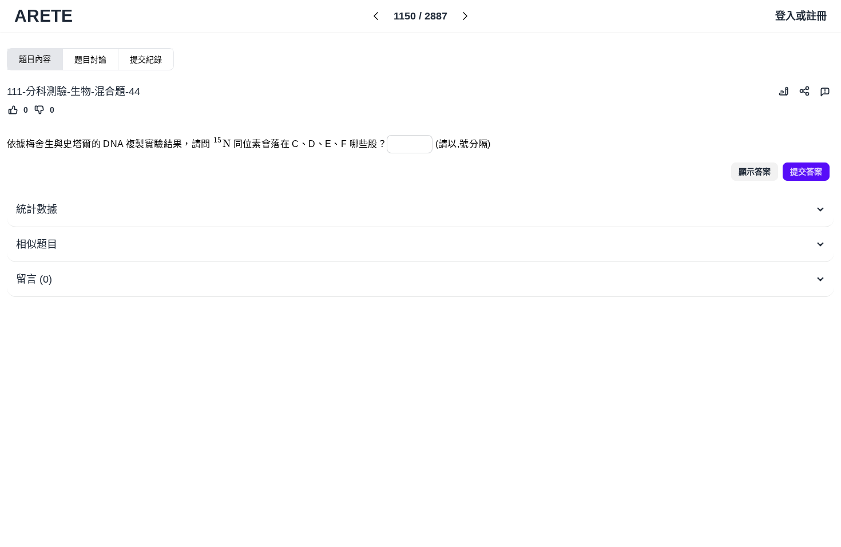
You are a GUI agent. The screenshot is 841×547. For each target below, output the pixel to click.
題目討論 (90, 59)
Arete (43, 15)
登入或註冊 (801, 16)
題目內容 (35, 59)
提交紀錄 (146, 59)
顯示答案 (755, 171)
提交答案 (806, 171)
